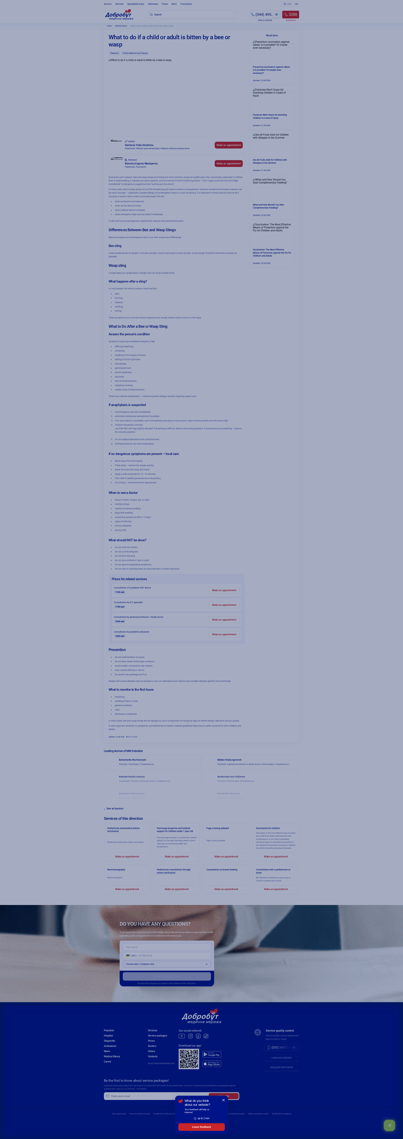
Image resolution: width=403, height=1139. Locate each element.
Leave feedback (201, 1127)
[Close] (223, 1100)
